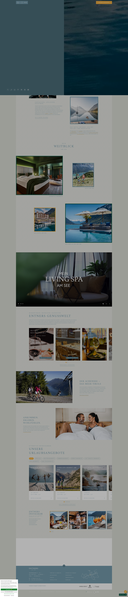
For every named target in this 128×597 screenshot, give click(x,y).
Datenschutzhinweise (7, 595)
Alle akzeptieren (8, 589)
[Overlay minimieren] (16, 580)
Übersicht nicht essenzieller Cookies (9, 593)
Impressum (12, 595)
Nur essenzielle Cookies (9, 591)
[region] (9, 585)
